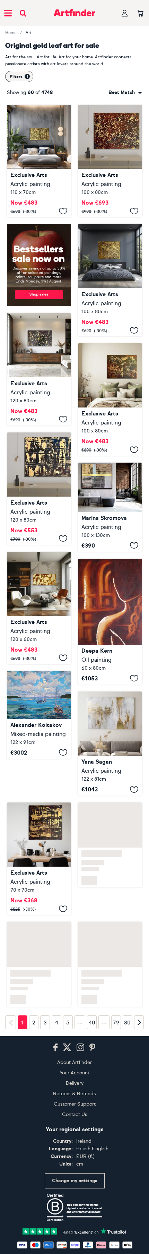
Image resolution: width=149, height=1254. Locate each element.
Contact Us (74, 1087)
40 (92, 995)
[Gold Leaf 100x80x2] (110, 280)
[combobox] (125, 93)
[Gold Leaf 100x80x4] (110, 161)
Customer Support (75, 1077)
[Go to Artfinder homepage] (74, 13)
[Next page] (139, 995)
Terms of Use (78, 1240)
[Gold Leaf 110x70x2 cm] (39, 161)
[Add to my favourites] (63, 210)
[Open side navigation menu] (8, 13)
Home (11, 32)
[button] (125, 93)
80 (127, 995)
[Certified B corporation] (74, 1180)
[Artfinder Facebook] (55, 1020)
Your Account (74, 1045)
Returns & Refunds (74, 1066)
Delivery (75, 1056)
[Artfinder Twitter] (67, 1020)
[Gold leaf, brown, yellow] (39, 608)
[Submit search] (23, 13)
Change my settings (74, 1153)
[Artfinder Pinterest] (92, 1020)
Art (29, 32)
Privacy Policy (115, 1240)
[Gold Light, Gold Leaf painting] (110, 622)
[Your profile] (124, 13)
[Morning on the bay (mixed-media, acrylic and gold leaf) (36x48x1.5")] (39, 715)
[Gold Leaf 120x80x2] (39, 369)
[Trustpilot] (74, 1203)
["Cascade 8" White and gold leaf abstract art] (110, 744)
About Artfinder (74, 1035)
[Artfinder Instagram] (80, 1020)
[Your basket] (140, 13)
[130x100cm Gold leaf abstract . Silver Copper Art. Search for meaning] (110, 507)
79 (116, 995)
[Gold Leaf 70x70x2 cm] (39, 822)
